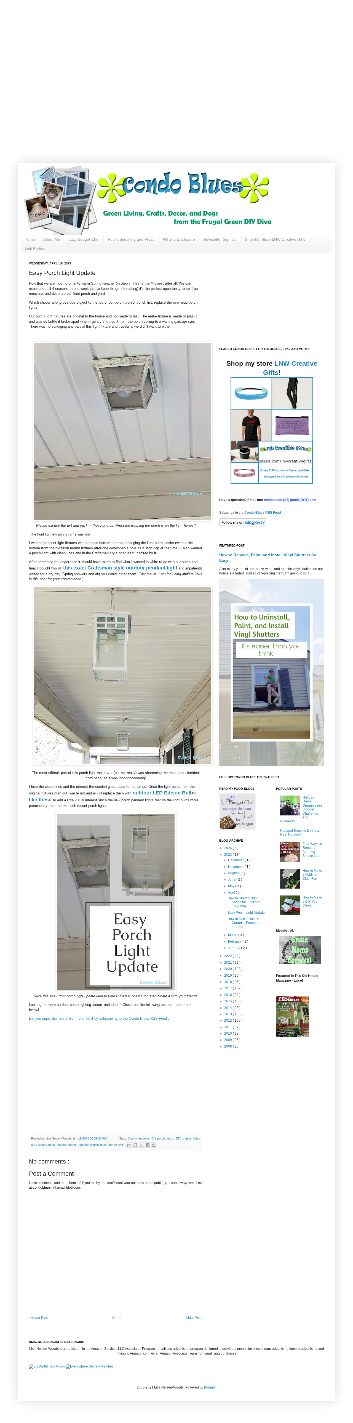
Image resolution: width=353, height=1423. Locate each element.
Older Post (193, 1318)
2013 (228, 1014)
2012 (228, 1020)
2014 (228, 1008)
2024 (228, 848)
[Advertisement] (176, 38)
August (233, 873)
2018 (228, 982)
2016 (228, 995)
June (232, 879)
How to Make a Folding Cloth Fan (312, 875)
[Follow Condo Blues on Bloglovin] (243, 525)
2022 (228, 956)
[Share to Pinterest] (153, 1145)
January (234, 948)
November (236, 867)
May (231, 886)
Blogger (210, 1387)
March (233, 935)
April (232, 892)
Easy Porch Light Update (246, 913)
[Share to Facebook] (147, 1145)
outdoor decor (67, 1144)
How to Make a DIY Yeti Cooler (312, 901)
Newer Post (39, 1318)
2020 (228, 969)
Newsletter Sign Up (220, 239)
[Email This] (129, 1145)
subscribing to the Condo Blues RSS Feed (133, 1018)
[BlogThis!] (135, 1145)
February (235, 942)
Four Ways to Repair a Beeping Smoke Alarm (312, 850)
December (236, 860)
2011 (228, 1027)
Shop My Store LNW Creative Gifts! (275, 239)
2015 (228, 1001)
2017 (228, 988)
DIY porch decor (162, 1138)
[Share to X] (141, 1145)
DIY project (184, 1138)
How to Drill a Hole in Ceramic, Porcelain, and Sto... (244, 923)
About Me (51, 239)
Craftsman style (139, 1138)
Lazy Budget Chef (84, 239)
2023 (228, 855)
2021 (228, 962)
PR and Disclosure (179, 239)
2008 (228, 1046)
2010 (228, 1033)
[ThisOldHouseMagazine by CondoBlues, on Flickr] (292, 1036)
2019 (228, 975)
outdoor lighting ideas (93, 1144)
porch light (116, 1144)
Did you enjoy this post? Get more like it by (64, 1018)
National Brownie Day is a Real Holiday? (299, 832)
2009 (228, 1040)
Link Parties (35, 248)
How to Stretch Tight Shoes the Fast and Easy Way (244, 902)
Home (30, 239)
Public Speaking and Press (131, 239)
